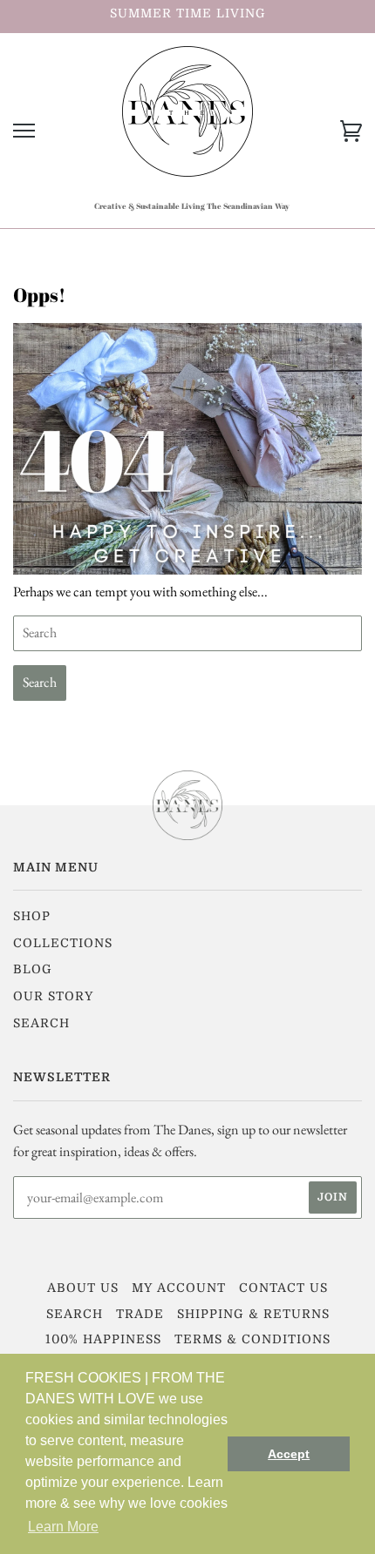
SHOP (32, 916)
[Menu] (24, 131)
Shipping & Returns (253, 1314)
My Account (179, 1288)
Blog (32, 969)
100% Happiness (103, 1339)
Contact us (283, 1288)
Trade (140, 1314)
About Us (83, 1288)
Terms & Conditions (252, 1339)
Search (41, 1023)
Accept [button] (289, 1454)
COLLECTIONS (62, 943)
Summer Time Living (188, 13)
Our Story (53, 996)
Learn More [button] (63, 1526)
